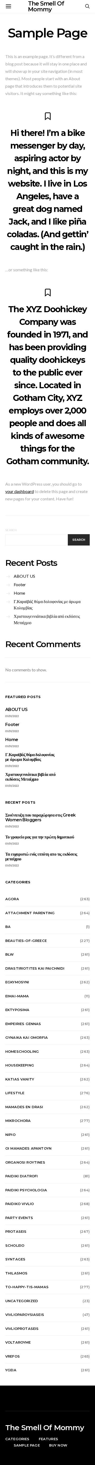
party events (19, 1218)
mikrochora (18, 1120)
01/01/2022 (12, 716)
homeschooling (22, 1051)
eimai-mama (17, 996)
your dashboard (19, 491)
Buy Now (58, 1445)
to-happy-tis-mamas (27, 1287)
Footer (20, 584)
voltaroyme (18, 1342)
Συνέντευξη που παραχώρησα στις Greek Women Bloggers (40, 817)
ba (8, 926)
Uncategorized (21, 1301)
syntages (15, 1259)
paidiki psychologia (26, 1190)
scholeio (14, 1245)
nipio (10, 1134)
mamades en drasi (24, 1107)
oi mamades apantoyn (28, 1148)
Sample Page (27, 1445)
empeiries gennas (23, 1024)
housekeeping (19, 1065)
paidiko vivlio (19, 1204)
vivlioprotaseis (22, 1328)
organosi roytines (25, 1162)
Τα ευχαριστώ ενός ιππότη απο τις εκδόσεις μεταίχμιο (41, 856)
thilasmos (16, 1273)
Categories (17, 1439)
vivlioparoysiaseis (24, 1314)
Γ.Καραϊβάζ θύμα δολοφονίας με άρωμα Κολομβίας (47, 604)
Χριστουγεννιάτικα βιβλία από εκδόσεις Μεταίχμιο (47, 619)
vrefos (12, 1356)
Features (48, 1439)
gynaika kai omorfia (26, 1037)
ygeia (10, 1370)
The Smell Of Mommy (44, 1427)
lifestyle (14, 1093)
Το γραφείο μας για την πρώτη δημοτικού (39, 837)
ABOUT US (24, 576)
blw (9, 954)
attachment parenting (30, 913)
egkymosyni (17, 982)
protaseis (15, 1231)
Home (19, 592)
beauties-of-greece (26, 940)
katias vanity (19, 1079)
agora (12, 899)
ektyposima (17, 1010)
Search (11, 530)
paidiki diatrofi (21, 1176)
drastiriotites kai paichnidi (35, 968)
